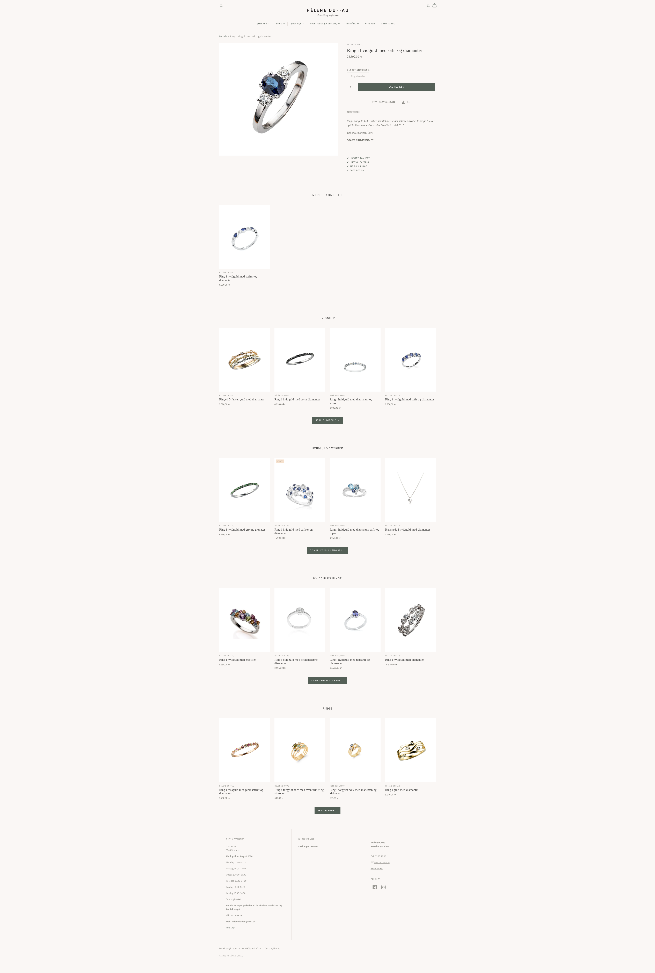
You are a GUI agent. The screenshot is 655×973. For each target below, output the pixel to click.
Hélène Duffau (226, 272)
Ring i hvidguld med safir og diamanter (409, 399)
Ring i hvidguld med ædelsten (237, 659)
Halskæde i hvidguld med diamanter (407, 529)
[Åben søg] (221, 5)
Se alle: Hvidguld (326, 420)
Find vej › (230, 927)
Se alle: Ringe (326, 810)
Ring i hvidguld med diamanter (404, 659)
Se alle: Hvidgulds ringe (326, 680)
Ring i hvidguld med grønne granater (242, 529)
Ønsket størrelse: (358, 70)
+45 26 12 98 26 (382, 862)
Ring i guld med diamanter (401, 789)
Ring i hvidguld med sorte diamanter (297, 399)
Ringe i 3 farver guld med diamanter (241, 399)
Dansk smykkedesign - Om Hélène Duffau (240, 948)
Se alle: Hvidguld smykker (326, 550)
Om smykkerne (272, 948)
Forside (223, 36)
